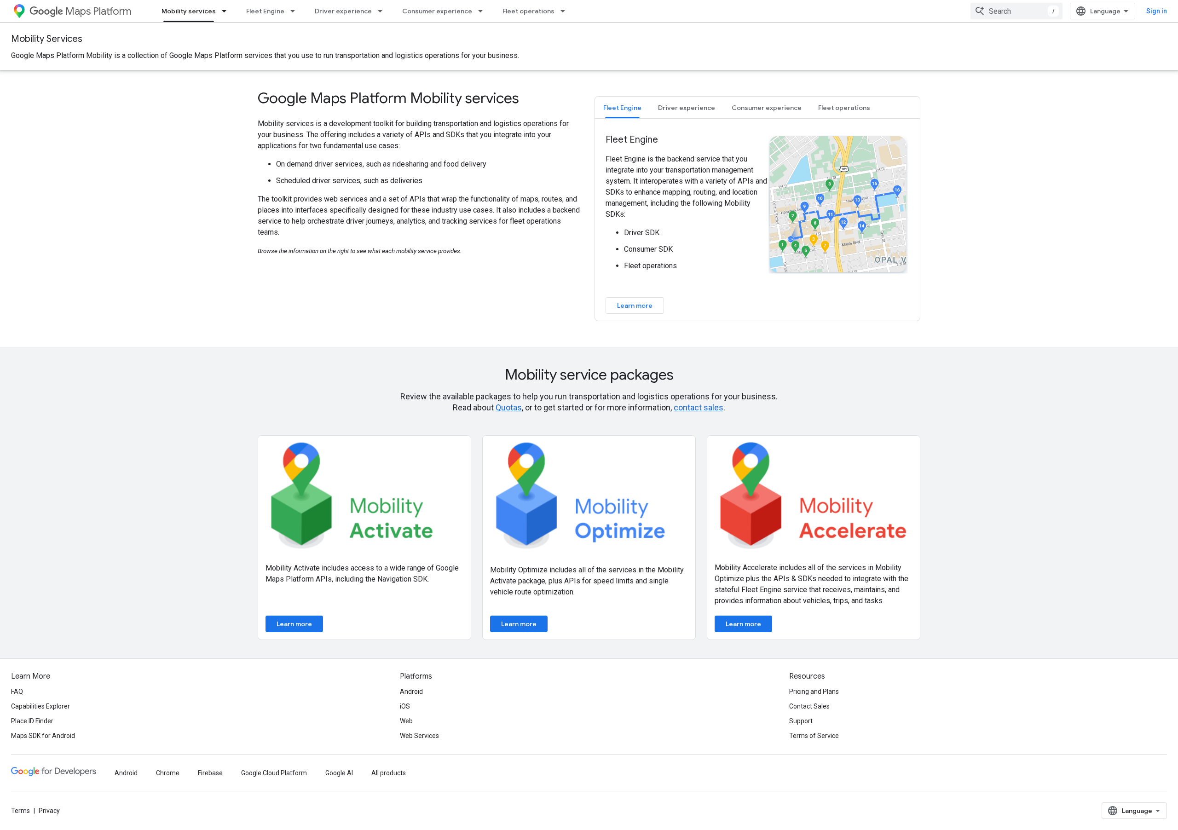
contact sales (698, 407)
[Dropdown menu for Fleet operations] (565, 11)
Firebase (210, 773)
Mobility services (189, 11)
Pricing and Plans (814, 691)
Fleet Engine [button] (622, 108)
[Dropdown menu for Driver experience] (383, 11)
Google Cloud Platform (274, 773)
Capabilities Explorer (40, 706)
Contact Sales (809, 706)
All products (388, 773)
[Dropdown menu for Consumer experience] (483, 11)
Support (801, 721)
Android (411, 691)
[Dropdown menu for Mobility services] (227, 11)
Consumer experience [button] (767, 108)
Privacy (49, 810)
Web (406, 721)
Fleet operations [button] (844, 108)
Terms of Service (814, 735)
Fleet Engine (265, 11)
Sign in (1156, 11)
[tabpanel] (757, 223)
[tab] (622, 107)
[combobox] (1016, 11)
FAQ (17, 691)
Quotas (509, 407)
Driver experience (343, 11)
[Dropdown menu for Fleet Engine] (295, 11)
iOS (405, 706)
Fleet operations (528, 11)
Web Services (419, 735)
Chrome (167, 773)
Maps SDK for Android (43, 735)
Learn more (635, 305)
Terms (20, 810)
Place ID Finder (32, 721)
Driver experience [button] (686, 108)
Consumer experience (437, 11)
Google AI (339, 773)
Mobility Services (46, 39)
